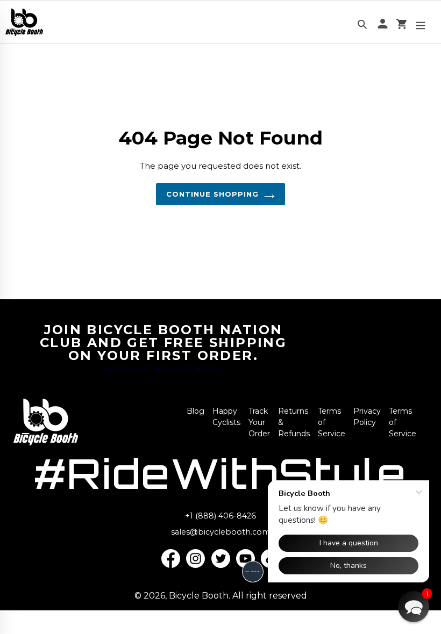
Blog (195, 411)
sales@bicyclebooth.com (221, 532)
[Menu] (420, 22)
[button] (413, 606)
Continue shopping (212, 194)
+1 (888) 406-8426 (220, 516)
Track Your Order (259, 422)
